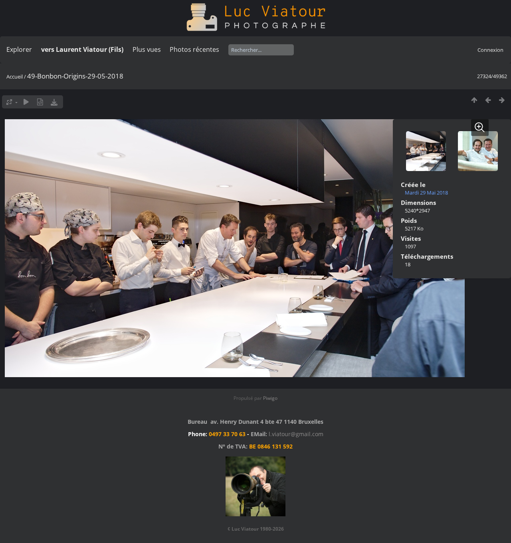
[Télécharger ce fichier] (54, 101)
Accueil (14, 76)
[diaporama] (26, 101)
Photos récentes (194, 49)
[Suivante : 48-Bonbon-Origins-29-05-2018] (502, 99)
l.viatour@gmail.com (296, 434)
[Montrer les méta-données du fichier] (40, 101)
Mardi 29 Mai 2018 (426, 192)
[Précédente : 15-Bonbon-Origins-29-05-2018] (488, 99)
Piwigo (270, 398)
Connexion (490, 49)
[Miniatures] (474, 99)
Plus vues (147, 49)
